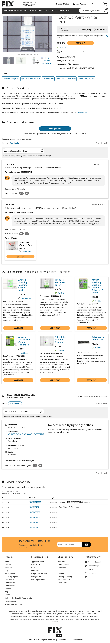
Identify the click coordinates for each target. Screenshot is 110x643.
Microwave (35, 571)
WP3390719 (29, 434)
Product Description (10, 79)
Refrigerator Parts (62, 616)
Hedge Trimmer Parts (82, 619)
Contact (32, 11)
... (82, 112)
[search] (106, 10)
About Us (8, 568)
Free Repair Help (40, 557)
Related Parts (48, 79)
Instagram (92, 573)
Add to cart (80, 43)
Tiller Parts (55, 622)
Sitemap (8, 589)
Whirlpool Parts (92, 614)
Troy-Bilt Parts (79, 614)
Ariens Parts (23, 611)
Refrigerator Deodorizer (98, 338)
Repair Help (42, 11)
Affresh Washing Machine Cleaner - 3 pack (23, 285)
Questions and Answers (30, 79)
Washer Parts (49, 616)
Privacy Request (11, 601)
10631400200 (34, 512)
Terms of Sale (10, 586)
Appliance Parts (38, 619)
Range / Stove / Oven (39, 574)
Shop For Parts (65, 557)
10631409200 (34, 527)
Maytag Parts (37, 614)
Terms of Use (10, 583)
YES (21, 193)
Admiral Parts (12, 611)
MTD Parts (47, 614)
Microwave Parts (25, 619)
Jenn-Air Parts (96, 611)
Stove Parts (84, 616)
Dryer (33, 568)
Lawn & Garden (63, 565)
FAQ (25, 11)
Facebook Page (93, 566)
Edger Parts (95, 619)
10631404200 (34, 522)
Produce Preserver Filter (60, 282)
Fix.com (9, 557)
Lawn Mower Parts (52, 619)
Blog (68, 11)
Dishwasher (35, 565)
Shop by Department (11, 11)
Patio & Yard (62, 583)
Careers (7, 595)
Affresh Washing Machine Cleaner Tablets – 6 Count (97, 286)
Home (7, 562)
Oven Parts (94, 616)
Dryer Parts (74, 616)
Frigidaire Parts (63, 611)
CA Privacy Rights (11, 577)
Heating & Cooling (65, 577)
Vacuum (61, 574)
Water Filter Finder (56, 11)
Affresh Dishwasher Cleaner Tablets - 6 (24, 341)
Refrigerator (36, 577)
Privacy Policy (10, 574)
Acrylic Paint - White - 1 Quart (26, 243)
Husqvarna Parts (83, 611)
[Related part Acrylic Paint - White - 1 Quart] (12, 247)
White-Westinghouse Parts (19, 616)
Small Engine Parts (67, 619)
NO (27, 193)
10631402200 (34, 517)
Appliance (61, 562)
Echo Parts (51, 611)
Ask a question (55, 128)
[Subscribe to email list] (86, 544)
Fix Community (93, 557)
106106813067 (35, 502)
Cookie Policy (10, 580)
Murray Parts (57, 614)
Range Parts (14, 619)
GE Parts (73, 611)
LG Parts (28, 614)
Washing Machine (38, 580)
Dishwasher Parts (36, 616)
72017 (20, 434)
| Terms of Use (62, 639)
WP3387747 (39, 434)
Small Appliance (64, 580)
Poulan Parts (68, 614)
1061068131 (34, 507)
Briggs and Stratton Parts (38, 611)
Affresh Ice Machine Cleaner (60, 339)
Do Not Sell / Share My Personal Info (15, 598)
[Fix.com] (9, 4)
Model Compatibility (86, 79)
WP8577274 (13, 434)
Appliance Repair (37, 562)
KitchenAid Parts (17, 614)
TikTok (90, 569)
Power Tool (62, 568)
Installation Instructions (66, 79)
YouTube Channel (94, 562)
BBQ (59, 571)
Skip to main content (55, 5)
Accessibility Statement (14, 604)
